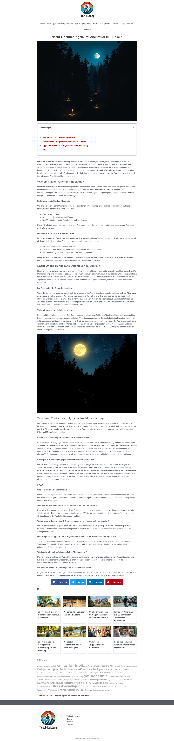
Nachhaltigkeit (59, 676)
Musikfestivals (116, 673)
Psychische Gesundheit (115, 680)
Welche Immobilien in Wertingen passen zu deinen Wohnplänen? (98, 615)
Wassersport (42, 690)
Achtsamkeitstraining (98, 666)
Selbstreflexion (88, 683)
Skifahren (102, 683)
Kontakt (87, 30)
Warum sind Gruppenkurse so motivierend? (96, 645)
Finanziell (59, 24)
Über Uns (70, 722)
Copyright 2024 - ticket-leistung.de (87, 738)
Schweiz (128, 679)
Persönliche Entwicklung (58, 680)
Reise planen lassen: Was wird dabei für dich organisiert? (124, 645)
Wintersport (53, 690)
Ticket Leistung (47, 24)
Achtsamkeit (50, 666)
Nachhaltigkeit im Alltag (73, 677)
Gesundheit (70, 24)
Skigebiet (111, 683)
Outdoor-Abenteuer (115, 677)
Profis (107, 24)
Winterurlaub (67, 689)
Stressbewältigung (67, 686)
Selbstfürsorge (69, 682)
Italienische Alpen (54, 673)
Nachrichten (98, 24)
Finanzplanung (75, 669)
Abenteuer (41, 666)
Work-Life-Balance (84, 690)
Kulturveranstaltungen (88, 673)
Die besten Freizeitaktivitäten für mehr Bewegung (72, 645)
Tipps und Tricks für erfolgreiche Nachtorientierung (65, 145)
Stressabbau (44, 686)
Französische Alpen (92, 669)
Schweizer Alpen (48, 682)
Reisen (115, 24)
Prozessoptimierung (98, 680)
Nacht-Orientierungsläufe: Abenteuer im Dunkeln (64, 142)
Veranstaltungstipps (121, 687)
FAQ (44, 149)
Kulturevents (73, 673)
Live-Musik (105, 672)
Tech (122, 24)
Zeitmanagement (101, 690)
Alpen (123, 666)
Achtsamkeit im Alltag (72, 665)
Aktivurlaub (115, 666)
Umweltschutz (88, 687)
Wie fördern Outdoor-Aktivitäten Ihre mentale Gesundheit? (48, 615)
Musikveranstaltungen (45, 677)
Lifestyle (81, 24)
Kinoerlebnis (64, 673)
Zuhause (129, 24)
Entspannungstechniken (53, 669)
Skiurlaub (119, 683)
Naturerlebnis (95, 676)
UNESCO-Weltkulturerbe (103, 687)
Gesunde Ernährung (113, 669)
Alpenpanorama (131, 666)
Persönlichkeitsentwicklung (78, 680)
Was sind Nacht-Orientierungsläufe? (59, 138)
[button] (133, 128)
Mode (88, 24)
